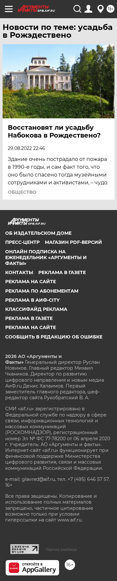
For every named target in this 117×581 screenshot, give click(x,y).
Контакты (19, 272)
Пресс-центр (22, 242)
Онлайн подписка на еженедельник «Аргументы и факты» (46, 257)
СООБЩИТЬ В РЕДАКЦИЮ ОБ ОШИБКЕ (53, 337)
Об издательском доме (38, 233)
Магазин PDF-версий (73, 242)
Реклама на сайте (30, 281)
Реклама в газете (62, 272)
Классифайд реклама (36, 309)
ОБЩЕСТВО (22, 192)
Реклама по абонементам (41, 291)
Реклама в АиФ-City (32, 300)
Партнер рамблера (61, 549)
